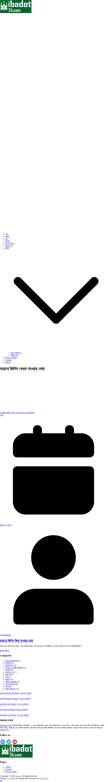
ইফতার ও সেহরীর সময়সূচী (13, 668)
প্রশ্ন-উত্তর (9, 243)
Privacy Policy (11, 358)
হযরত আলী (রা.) (15, 353)
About (7, 362)
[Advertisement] (53, 392)
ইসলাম (7, 241)
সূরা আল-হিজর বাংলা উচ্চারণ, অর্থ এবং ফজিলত (15, 699)
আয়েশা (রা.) (14, 355)
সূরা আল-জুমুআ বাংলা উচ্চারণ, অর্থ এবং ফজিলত (15, 693)
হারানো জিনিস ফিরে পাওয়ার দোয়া (16, 640)
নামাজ (7, 236)
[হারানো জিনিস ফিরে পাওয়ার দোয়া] (17, 413)
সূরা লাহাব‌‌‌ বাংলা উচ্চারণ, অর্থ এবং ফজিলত (14, 710)
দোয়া (1, 415)
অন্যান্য (8, 663)
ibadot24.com (5, 725)
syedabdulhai (5, 635)
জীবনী (7, 248)
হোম (6, 234)
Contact (8, 360)
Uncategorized (11, 661)
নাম (6, 677)
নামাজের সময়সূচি (10, 682)
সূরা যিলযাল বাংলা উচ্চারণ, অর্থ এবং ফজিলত (14, 715)
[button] (56, 350)
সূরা (6, 239)
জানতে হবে (9, 246)
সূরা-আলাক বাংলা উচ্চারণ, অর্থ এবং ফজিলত (14, 704)
